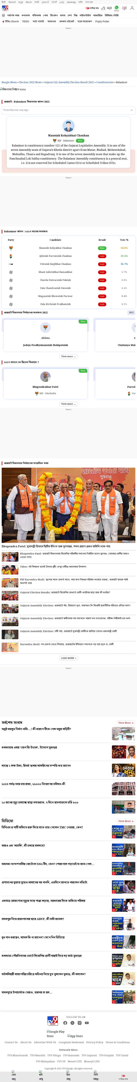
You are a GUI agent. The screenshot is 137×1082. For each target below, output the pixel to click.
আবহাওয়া (51, 21)
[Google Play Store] (57, 1034)
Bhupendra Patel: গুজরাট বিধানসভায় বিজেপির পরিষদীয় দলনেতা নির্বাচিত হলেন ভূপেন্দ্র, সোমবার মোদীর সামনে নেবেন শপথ (74, 555)
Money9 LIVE (92, 1062)
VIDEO (25, 21)
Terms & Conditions (118, 1043)
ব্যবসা (62, 16)
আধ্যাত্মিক (98, 16)
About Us (25, 1043)
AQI (109, 8)
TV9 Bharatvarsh (17, 1056)
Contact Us (11, 1043)
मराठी (37, 2)
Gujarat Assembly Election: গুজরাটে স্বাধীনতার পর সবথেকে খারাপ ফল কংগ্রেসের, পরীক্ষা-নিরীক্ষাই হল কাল (75, 618)
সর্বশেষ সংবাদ (12, 723)
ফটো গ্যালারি (38, 21)
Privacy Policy (94, 1043)
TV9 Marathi (37, 1056)
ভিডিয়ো (7, 821)
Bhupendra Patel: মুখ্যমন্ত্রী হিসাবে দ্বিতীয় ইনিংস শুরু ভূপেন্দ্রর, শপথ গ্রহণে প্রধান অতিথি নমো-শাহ (56, 547)
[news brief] (92, 8)
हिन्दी (4, 2)
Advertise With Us (45, 1043)
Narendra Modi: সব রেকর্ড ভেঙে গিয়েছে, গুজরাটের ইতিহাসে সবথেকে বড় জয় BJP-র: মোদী (67, 644)
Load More (67, 658)
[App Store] (77, 1037)
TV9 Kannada (71, 1056)
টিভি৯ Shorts (12, 21)
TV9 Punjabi (106, 1056)
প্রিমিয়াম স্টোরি (111, 16)
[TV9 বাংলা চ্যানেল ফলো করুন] (116, 8)
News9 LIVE (75, 1062)
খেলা (45, 16)
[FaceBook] (65, 1023)
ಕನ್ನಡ (20, 2)
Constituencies (105, 82)
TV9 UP (61, 1062)
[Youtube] (87, 1023)
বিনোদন (54, 16)
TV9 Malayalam (45, 1062)
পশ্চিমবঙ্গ (36, 16)
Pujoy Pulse (102, 21)
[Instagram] (80, 1023)
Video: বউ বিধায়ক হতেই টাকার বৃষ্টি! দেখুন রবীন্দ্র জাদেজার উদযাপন (53, 567)
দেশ (70, 16)
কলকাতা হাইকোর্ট (66, 21)
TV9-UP (89, 2)
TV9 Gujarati (89, 1056)
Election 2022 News (30, 82)
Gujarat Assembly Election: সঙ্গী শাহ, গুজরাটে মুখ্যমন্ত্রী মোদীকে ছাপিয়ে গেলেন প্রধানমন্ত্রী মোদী (68, 631)
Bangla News (9, 82)
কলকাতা (26, 16)
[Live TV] (123, 8)
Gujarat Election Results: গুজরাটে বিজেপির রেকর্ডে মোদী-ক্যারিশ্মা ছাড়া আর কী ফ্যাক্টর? (65, 592)
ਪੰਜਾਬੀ (54, 2)
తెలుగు (29, 2)
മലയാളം (71, 2)
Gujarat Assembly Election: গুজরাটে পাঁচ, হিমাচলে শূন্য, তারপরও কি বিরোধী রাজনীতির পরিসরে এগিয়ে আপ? (75, 605)
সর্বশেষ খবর (13, 16)
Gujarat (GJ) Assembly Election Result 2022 (69, 82)
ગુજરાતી (45, 2)
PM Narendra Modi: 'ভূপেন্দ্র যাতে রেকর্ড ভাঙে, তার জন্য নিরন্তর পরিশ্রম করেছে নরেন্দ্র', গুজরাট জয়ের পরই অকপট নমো (74, 581)
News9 (12, 2)
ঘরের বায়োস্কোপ (85, 21)
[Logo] (5, 8)
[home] (3, 15)
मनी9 (81, 2)
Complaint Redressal (71, 1043)
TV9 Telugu (54, 1056)
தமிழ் (62, 2)
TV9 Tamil (122, 1056)
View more (67, 356)
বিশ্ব (75, 16)
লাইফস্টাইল (85, 16)
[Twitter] (72, 1023)
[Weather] (104, 8)
